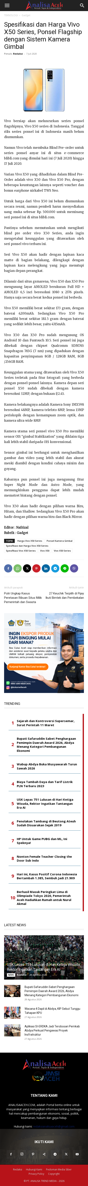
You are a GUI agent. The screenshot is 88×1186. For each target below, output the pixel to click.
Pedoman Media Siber (59, 1169)
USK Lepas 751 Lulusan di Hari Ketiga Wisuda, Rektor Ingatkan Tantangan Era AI (45, 803)
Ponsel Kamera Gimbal (59, 540)
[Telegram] (55, 568)
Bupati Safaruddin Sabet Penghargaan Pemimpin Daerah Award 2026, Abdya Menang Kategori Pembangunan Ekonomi (46, 745)
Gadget (26, 15)
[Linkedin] (46, 568)
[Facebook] (8, 568)
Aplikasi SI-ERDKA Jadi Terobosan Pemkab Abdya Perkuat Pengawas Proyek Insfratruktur (52, 1030)
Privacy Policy (36, 1174)
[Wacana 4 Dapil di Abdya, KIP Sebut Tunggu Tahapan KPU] (12, 1013)
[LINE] (65, 568)
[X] (27, 568)
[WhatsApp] (18, 568)
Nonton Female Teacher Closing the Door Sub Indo (44, 859)
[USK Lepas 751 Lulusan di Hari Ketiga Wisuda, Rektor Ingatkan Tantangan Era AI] (44, 957)
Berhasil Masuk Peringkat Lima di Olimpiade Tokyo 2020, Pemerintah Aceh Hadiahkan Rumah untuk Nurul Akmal (44, 898)
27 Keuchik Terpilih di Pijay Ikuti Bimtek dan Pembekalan (64, 596)
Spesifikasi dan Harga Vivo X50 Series (27, 545)
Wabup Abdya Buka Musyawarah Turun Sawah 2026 (47, 766)
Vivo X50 (44, 550)
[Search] (82, 5)
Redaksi (18, 53)
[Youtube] (77, 1154)
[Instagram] (22, 1154)
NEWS (11, 974)
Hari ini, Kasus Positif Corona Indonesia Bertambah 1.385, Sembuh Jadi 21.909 (47, 876)
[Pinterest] (36, 568)
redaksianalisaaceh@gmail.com (53, 1126)
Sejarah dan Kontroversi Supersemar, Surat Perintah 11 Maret (45, 723)
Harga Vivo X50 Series (29, 540)
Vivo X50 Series (62, 550)
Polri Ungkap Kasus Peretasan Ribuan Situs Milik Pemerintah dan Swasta (23, 598)
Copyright (54, 1174)
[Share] (44, 1154)
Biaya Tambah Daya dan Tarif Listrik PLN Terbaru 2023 (45, 784)
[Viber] (74, 568)
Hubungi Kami (34, 1169)
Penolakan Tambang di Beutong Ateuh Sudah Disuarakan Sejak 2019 (46, 823)
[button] (7, 5)
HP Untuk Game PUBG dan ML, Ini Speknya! (42, 841)
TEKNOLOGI (11, 15)
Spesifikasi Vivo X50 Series (21, 550)
